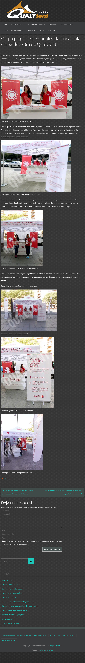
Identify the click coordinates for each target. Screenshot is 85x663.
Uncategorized (7, 618)
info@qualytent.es (55, 645)
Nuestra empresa (40, 635)
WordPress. (50, 649)
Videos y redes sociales (10, 623)
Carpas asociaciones (10, 584)
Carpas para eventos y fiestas (13, 592)
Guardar (8, 478)
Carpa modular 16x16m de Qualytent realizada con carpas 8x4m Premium (63, 491)
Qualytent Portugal (9, 640)
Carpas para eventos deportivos (14, 588)
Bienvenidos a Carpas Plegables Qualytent (16, 635)
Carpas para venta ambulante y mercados (18, 601)
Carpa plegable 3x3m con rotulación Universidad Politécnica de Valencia (17, 491)
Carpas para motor (9, 597)
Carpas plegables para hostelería (14, 610)
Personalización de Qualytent (13, 614)
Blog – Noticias (7, 579)
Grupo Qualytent (69, 635)
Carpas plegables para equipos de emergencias (20, 605)
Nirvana (42, 649)
